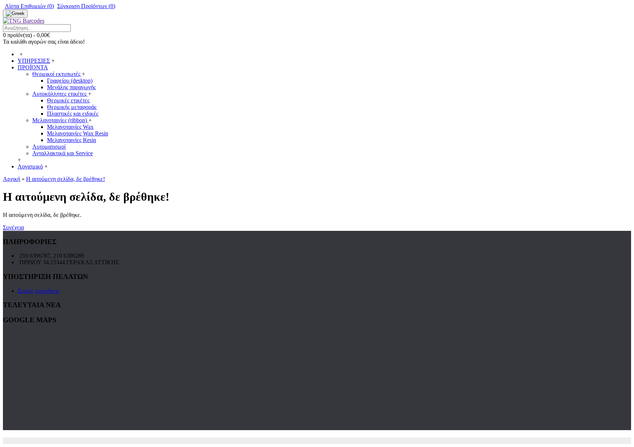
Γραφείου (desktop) (69, 80)
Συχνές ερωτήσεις (38, 291)
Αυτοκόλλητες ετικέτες (60, 94)
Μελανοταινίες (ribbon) (60, 120)
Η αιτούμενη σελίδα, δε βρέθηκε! (65, 179)
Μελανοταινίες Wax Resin (77, 133)
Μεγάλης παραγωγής (71, 87)
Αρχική (11, 179)
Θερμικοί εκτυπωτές (57, 74)
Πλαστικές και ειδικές (72, 113)
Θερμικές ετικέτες (68, 100)
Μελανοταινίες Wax (70, 127)
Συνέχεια (13, 227)
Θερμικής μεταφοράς (71, 107)
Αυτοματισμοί (49, 146)
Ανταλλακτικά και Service (62, 153)
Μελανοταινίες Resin (71, 140)
